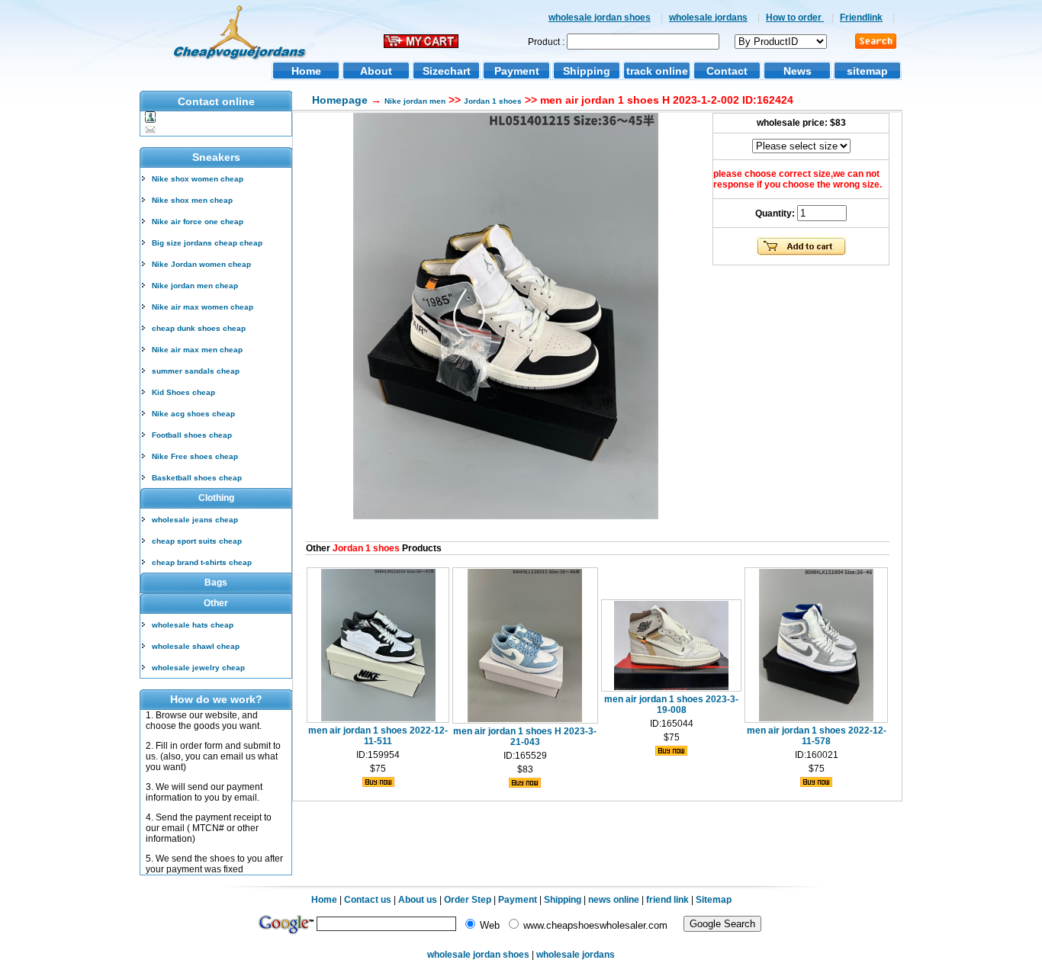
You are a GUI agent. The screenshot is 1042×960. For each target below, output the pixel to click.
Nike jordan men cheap (195, 285)
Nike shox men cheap (192, 200)
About (376, 71)
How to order (795, 17)
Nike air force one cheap (197, 221)
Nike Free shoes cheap (195, 456)
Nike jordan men (414, 101)
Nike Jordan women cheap (201, 264)
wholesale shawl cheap (196, 646)
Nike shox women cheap (197, 179)
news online (613, 899)
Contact (727, 71)
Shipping (586, 71)
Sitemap (714, 899)
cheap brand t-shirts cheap (202, 562)
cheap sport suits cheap (197, 541)
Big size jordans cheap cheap (207, 243)
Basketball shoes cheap (197, 478)
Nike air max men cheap (197, 349)
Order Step (469, 899)
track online (657, 71)
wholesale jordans (708, 17)
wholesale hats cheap (192, 625)
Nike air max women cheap (202, 307)
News (797, 71)
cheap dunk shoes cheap (199, 328)
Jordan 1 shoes (493, 101)
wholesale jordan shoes (599, 17)
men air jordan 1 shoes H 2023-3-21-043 (525, 736)
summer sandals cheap (196, 371)
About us (417, 899)
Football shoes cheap (192, 435)
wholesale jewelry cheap (198, 667)
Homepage (340, 100)
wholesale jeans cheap (195, 519)
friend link (667, 899)
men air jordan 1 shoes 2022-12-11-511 (378, 735)
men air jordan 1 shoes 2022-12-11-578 (816, 735)
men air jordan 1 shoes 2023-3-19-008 (671, 704)
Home (306, 71)
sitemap (867, 71)
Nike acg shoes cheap (193, 413)
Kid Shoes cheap (183, 392)
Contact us (367, 899)
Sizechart (447, 71)
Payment (516, 71)
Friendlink (861, 17)
